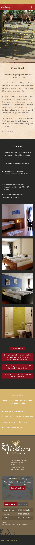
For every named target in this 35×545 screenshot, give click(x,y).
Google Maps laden (17, 488)
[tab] (10, 504)
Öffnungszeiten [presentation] (10, 504)
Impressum (14, 540)
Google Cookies (16, 484)
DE (6, 2)
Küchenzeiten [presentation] (22, 504)
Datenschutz (5, 540)
